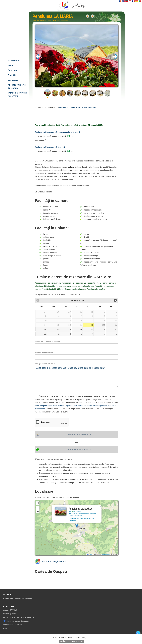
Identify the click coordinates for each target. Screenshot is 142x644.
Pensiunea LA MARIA (17, 46)
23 (116, 325)
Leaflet (90, 554)
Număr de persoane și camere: (47, 342)
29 (103, 329)
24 (45, 329)
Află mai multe (77, 641)
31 (45, 334)
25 (58, 329)
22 (103, 325)
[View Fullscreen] (37, 503)
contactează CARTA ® (12, 625)
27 (81, 329)
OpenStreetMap (105, 554)
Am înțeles (64, 641)
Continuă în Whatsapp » (79, 449)
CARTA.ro (8, 606)
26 (69, 329)
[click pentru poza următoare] (115, 58)
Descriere (12, 70)
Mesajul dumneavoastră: (45, 363)
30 (116, 329)
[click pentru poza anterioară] (38, 58)
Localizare (13, 80)
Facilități (12, 75)
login (5, 628)
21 (92, 325)
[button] (76, 525)
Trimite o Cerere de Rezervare (17, 94)
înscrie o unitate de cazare (17, 621)
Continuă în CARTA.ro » (79, 434)
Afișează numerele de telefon (17, 86)
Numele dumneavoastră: (45, 353)
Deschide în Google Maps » (53, 561)
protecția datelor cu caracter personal (18, 617)
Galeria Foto (14, 60)
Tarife (10, 65)
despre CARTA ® (10, 610)
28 (92, 329)
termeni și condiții (10, 614)
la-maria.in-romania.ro (18, 598)
